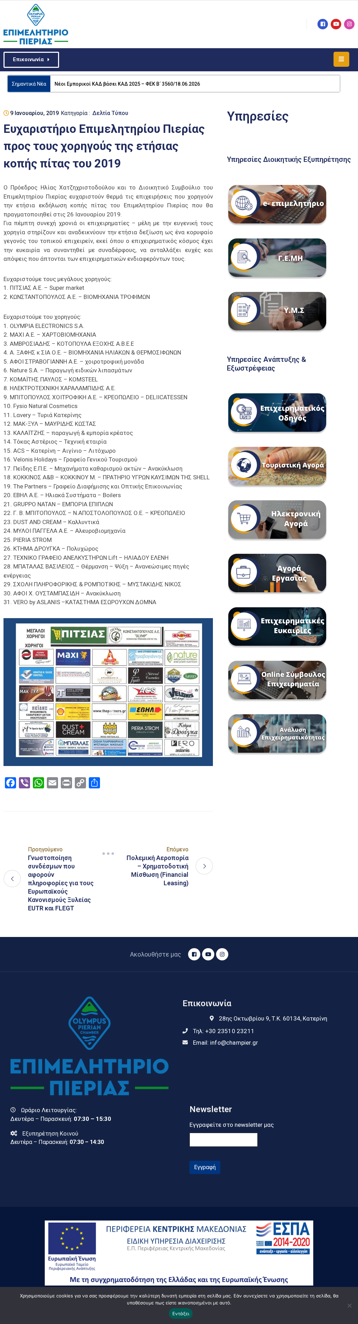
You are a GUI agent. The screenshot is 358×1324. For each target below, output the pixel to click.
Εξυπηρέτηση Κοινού (50, 1133)
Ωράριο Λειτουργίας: (49, 1110)
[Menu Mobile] (341, 59)
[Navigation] (108, 853)
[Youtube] (336, 24)
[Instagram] (349, 24)
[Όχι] (349, 1305)
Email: (225, 1042)
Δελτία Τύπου (110, 113)
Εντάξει (180, 1313)
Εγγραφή (205, 1167)
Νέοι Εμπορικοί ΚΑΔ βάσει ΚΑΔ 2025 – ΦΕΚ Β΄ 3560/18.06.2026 (127, 84)
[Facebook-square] (322, 24)
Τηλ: (224, 1031)
